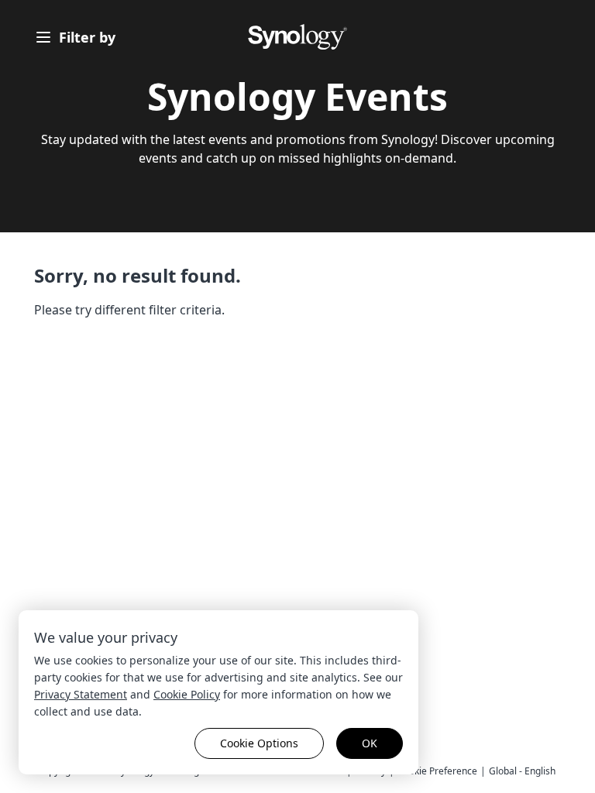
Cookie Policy (186, 694)
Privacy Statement (80, 694)
